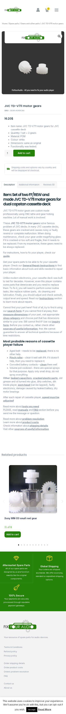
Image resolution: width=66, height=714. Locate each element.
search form (14, 311)
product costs (30, 422)
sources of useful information (20, 328)
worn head (24, 384)
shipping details (38, 425)
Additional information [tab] (29, 184)
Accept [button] (31, 709)
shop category (11, 318)
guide (6, 256)
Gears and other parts (30, 23)
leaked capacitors (21, 378)
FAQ (35, 409)
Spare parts (14, 23)
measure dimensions (15, 314)
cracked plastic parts (45, 378)
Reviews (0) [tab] (49, 184)
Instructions (46, 298)
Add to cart (24, 153)
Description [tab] (9, 184)
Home (4, 23)
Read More (44, 709)
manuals (23, 409)
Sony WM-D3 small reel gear (20, 518)
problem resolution (33, 418)
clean (43, 364)
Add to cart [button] (12, 534)
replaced (41, 350)
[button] (56, 9)
